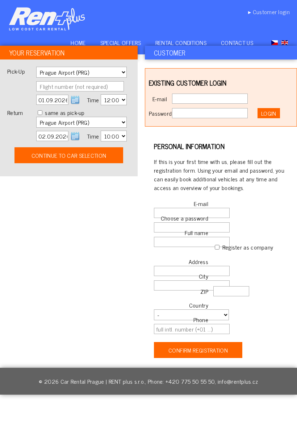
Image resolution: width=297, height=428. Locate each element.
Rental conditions (180, 42)
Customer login (271, 11)
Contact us (237, 42)
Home (78, 42)
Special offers (120, 42)
